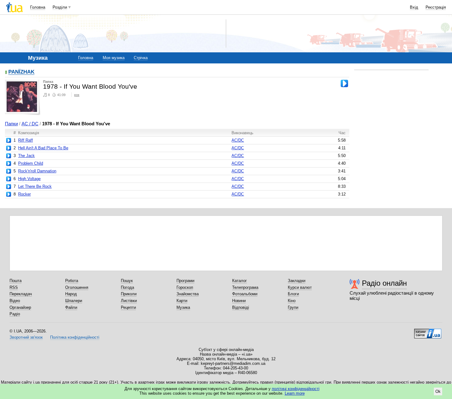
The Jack (26, 155)
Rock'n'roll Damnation (37, 171)
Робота (71, 280)
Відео (15, 300)
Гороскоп (184, 287)
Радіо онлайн (384, 283)
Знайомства (187, 294)
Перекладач (21, 294)
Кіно (291, 300)
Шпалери (73, 300)
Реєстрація (436, 7)
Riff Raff (25, 140)
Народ (71, 294)
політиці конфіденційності (295, 388)
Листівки (129, 300)
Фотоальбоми (244, 294)
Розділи (60, 7)
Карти (181, 300)
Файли (71, 307)
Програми (185, 280)
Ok (438, 391)
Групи (293, 307)
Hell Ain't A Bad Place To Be (43, 148)
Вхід (414, 7)
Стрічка (141, 57)
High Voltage (29, 178)
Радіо (15, 314)
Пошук (127, 280)
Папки (11, 123)
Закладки (296, 280)
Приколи (129, 294)
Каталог (239, 280)
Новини (239, 300)
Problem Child (30, 163)
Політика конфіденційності (74, 337)
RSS (14, 287)
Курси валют (300, 287)
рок (76, 95)
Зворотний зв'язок (26, 337)
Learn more (295, 393)
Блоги (293, 294)
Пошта (16, 280)
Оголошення (76, 287)
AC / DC (30, 123)
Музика (183, 307)
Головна (37, 7)
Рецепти (128, 307)
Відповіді (240, 307)
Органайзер (20, 307)
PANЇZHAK (21, 72)
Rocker (24, 194)
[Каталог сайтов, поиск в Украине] (427, 331)
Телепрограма (245, 287)
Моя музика (114, 57)
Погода (127, 287)
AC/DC (238, 140)
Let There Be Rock (35, 186)
